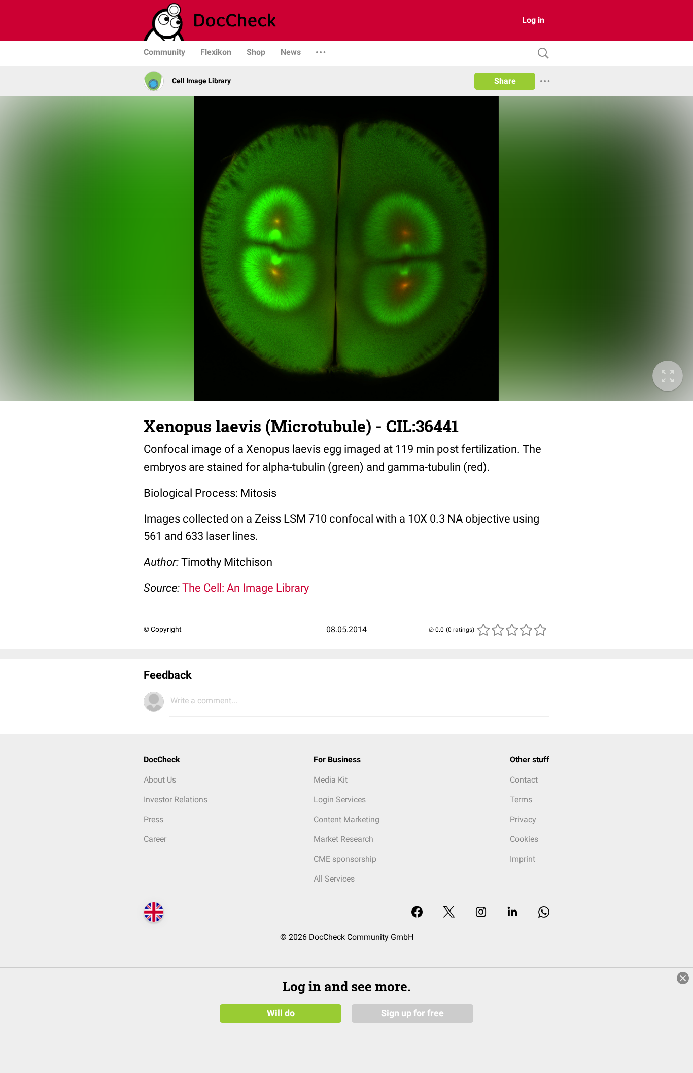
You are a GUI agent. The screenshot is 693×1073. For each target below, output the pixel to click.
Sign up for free (412, 1013)
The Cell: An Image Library (245, 587)
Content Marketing (346, 819)
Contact (524, 780)
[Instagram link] (481, 913)
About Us (160, 780)
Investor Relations (175, 799)
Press (153, 819)
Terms (521, 799)
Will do (281, 1013)
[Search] (540, 54)
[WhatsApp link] (543, 913)
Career (155, 839)
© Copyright (163, 629)
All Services (334, 879)
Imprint (522, 859)
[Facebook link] (417, 913)
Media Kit (331, 780)
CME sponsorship (345, 859)
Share (505, 81)
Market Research (343, 839)
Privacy (523, 819)
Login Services (340, 799)
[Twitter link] (449, 913)
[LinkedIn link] (512, 913)
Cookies (524, 839)
